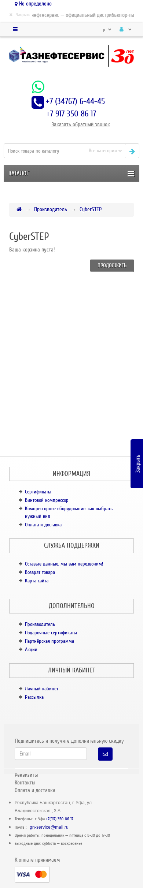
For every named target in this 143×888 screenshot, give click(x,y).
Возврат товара (40, 572)
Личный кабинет (41, 689)
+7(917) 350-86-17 (59, 819)
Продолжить (112, 265)
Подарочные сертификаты (51, 633)
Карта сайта (36, 581)
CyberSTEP (91, 209)
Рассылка (34, 697)
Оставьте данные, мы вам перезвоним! (64, 564)
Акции (31, 649)
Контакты (25, 782)
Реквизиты (26, 775)
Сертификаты (38, 492)
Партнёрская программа (49, 641)
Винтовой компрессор (47, 500)
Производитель (50, 209)
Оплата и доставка (43, 525)
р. (105, 29)
